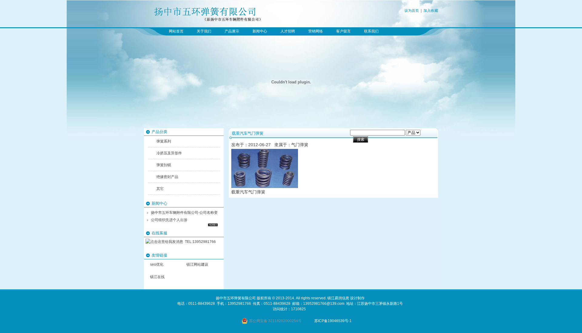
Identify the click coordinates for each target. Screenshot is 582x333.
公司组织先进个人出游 (169, 220)
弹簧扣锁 (163, 165)
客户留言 (343, 31)
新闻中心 (260, 31)
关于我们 (204, 31)
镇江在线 (157, 277)
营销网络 (315, 31)
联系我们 (371, 31)
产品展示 (232, 31)
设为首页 (411, 10)
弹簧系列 (163, 141)
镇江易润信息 (338, 298)
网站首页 (176, 31)
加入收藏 (430, 10)
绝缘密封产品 (167, 177)
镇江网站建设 (197, 264)
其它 (160, 189)
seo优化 (156, 264)
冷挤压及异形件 (169, 153)
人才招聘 (287, 31)
